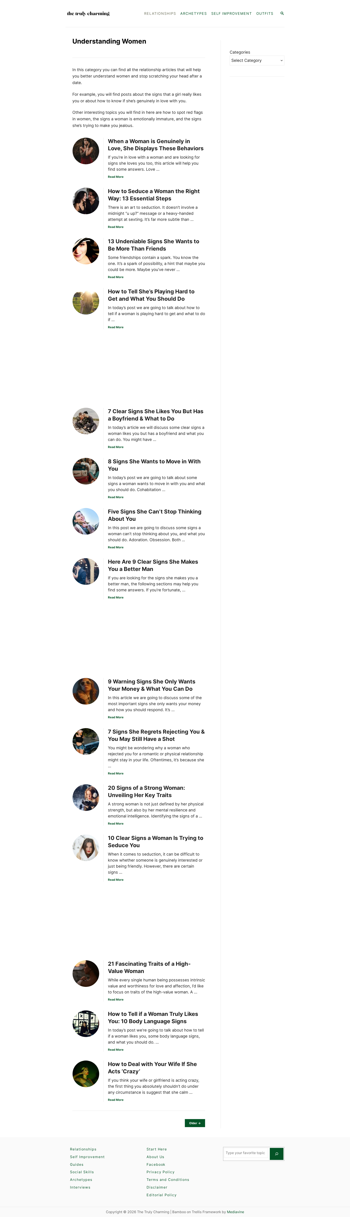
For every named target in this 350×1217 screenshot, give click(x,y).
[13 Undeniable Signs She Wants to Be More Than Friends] (86, 251)
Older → (195, 1123)
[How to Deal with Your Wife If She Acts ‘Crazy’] (86, 1074)
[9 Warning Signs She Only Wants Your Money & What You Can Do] (86, 691)
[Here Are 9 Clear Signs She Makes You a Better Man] (86, 571)
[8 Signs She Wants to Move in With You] (86, 471)
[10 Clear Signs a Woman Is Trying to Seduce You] (86, 847)
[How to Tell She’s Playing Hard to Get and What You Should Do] (86, 301)
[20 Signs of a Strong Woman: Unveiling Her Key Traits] (86, 797)
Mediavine (235, 1212)
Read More (116, 177)
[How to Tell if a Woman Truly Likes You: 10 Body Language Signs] (86, 1023)
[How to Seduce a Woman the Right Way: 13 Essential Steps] (86, 201)
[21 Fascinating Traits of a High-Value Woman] (86, 973)
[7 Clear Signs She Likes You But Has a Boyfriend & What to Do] (86, 421)
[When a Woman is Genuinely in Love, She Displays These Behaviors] (86, 151)
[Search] (277, 1154)
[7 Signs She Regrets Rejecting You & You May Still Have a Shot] (86, 741)
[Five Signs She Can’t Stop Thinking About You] (86, 521)
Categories (240, 52)
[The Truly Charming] (98, 13)
